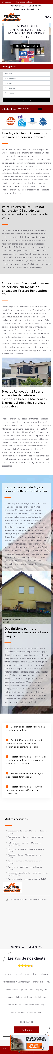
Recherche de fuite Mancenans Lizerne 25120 (25, 838)
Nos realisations (25, 46)
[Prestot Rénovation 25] (11, 17)
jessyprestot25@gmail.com (26, 9)
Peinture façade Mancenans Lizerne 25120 (27, 879)
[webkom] (26, 1051)
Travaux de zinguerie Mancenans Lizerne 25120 (26, 850)
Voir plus (26, 1029)
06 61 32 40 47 (35, 6)
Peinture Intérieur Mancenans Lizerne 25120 (25, 868)
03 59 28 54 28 (17, 6)
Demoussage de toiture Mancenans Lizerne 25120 (27, 832)
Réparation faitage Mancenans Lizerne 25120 (25, 856)
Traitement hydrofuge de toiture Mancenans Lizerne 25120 (28, 874)
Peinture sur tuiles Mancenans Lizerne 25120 (25, 862)
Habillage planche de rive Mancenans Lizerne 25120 (25, 844)
